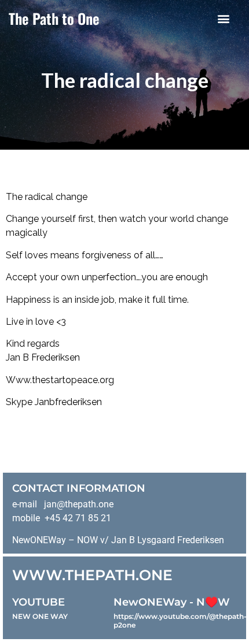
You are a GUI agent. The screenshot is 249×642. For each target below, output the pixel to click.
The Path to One (54, 18)
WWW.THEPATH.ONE (92, 575)
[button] (223, 18)
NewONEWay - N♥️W (171, 602)
